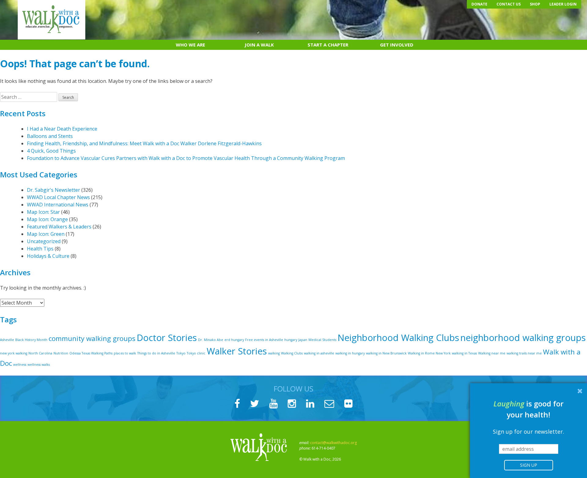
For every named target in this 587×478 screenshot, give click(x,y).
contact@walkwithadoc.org (333, 442)
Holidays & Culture (48, 256)
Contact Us (509, 4)
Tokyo (181, 353)
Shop (535, 4)
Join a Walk (259, 45)
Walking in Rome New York (429, 353)
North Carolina (40, 353)
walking (274, 353)
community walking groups (92, 338)
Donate (479, 4)
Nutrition (61, 353)
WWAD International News (57, 204)
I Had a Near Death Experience (62, 128)
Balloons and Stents (50, 136)
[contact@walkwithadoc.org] (329, 405)
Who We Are (190, 45)
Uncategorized (44, 241)
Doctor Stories (167, 338)
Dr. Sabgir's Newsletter (53, 190)
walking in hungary (350, 353)
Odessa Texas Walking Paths (91, 353)
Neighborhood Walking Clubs (398, 338)
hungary (290, 340)
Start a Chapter (328, 45)
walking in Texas (464, 353)
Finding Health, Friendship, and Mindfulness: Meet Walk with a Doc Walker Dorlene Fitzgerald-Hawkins (144, 143)
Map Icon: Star (43, 212)
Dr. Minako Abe (210, 340)
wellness (19, 364)
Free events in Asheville (264, 340)
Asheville (7, 340)
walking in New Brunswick (386, 353)
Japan (302, 340)
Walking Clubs (292, 353)
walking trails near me (524, 353)
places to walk (125, 353)
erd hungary (234, 340)
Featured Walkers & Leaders (59, 226)
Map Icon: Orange (47, 219)
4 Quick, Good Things (51, 150)
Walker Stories (237, 351)
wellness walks (39, 364)
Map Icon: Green (46, 234)
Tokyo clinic (196, 353)
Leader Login (563, 4)
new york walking (13, 353)
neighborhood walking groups (523, 338)
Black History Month (31, 340)
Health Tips (40, 248)
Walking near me (491, 353)
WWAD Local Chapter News (58, 197)
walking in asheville (319, 353)
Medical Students (322, 340)
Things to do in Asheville (156, 353)
